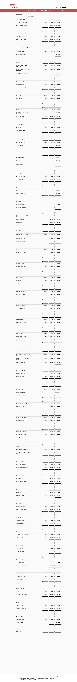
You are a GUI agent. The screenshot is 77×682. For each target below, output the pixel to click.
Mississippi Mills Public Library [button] (21, 403)
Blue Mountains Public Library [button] (21, 87)
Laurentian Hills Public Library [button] (21, 336)
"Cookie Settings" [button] (31, 678)
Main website (51, 22)
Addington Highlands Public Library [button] (22, 19)
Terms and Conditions (34, 676)
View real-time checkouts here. (45, 10)
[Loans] (60, 8)
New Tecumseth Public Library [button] (21, 417)
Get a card (45, 22)
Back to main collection (14, 1)
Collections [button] (16, 7)
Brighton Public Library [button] (20, 98)
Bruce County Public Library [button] (20, 109)
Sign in (64, 7)
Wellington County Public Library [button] (21, 608)
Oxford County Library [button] (19, 456)
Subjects (11, 7)
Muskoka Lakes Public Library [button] (21, 409)
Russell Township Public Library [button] (21, 509)
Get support (58, 22)
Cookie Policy (33, 679)
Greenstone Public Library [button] (20, 263)
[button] (56, 8)
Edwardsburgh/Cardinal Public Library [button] (22, 210)
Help (65, 1)
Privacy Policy (42, 676)
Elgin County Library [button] (19, 212)
